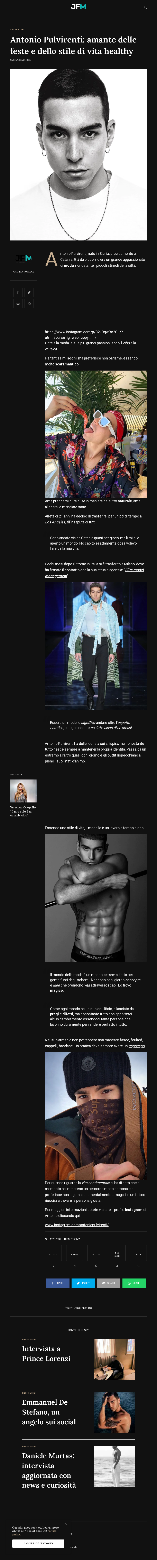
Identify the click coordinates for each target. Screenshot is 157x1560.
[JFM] (78, 7)
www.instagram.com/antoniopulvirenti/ (77, 1225)
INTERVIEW (17, 30)
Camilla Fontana (23, 272)
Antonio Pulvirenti (73, 253)
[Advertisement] (96, 300)
